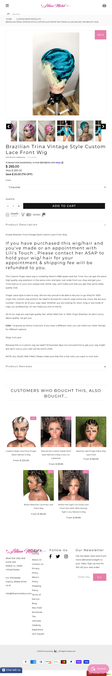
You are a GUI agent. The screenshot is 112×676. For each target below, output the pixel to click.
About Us (36, 559)
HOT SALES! (38, 634)
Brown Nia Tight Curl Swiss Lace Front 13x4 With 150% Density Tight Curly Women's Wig (73, 508)
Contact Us (37, 564)
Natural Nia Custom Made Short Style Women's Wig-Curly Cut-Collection (56, 454)
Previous (8, 126)
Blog (34, 603)
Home (9, 19)
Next (103, 126)
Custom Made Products (28, 19)
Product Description (22, 224)
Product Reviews (19, 366)
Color (8, 180)
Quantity (10, 199)
